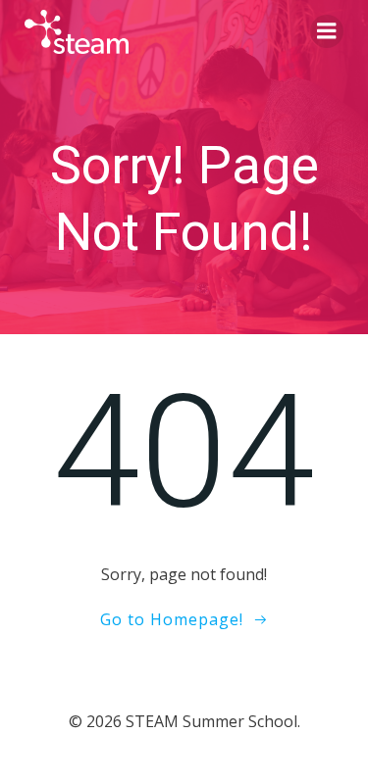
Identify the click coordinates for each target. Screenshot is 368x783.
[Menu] (326, 31)
